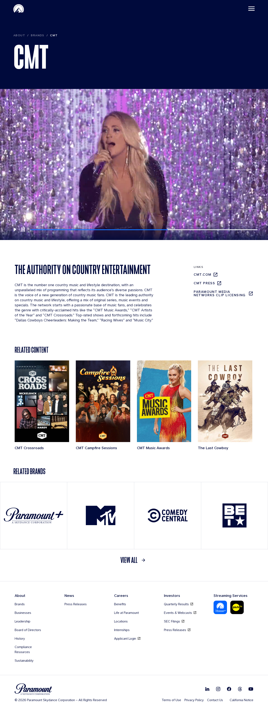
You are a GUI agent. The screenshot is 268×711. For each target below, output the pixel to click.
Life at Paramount (126, 613)
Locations (121, 621)
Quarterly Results (177, 604)
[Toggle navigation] (251, 8)
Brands (37, 35)
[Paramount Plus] (220, 607)
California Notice (241, 700)
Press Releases (75, 604)
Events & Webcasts (178, 613)
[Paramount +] (33, 515)
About (19, 35)
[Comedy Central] (167, 515)
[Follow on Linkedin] (207, 689)
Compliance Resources (23, 649)
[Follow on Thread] (239, 689)
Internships (122, 630)
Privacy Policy (194, 700)
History (20, 639)
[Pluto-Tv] (237, 607)
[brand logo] (61, 689)
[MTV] (100, 515)
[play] (14, 229)
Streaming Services (230, 595)
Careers (121, 595)
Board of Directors (28, 630)
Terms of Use (171, 700)
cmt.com (202, 275)
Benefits (120, 604)
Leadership (22, 621)
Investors (172, 595)
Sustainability (24, 661)
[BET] (234, 515)
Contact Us (215, 700)
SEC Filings (172, 621)
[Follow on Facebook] (229, 689)
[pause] (23, 229)
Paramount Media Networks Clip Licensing (220, 293)
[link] (134, 560)
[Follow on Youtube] (250, 689)
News (69, 595)
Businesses (23, 613)
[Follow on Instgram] (218, 689)
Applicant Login (125, 639)
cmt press (204, 283)
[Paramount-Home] (18, 8)
